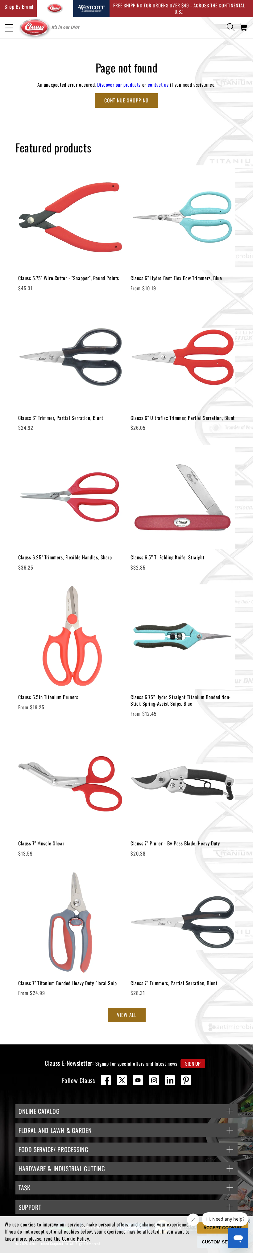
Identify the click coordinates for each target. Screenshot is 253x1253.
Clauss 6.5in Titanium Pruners (48, 697)
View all (126, 1015)
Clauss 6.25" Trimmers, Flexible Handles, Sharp (65, 557)
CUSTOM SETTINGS (222, 1241)
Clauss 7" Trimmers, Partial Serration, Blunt (174, 983)
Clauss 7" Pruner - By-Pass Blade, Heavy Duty (175, 843)
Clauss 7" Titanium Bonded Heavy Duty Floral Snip (67, 983)
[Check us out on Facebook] (106, 1080)
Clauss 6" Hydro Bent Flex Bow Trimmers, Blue (176, 278)
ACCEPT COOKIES (222, 1227)
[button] (9, 28)
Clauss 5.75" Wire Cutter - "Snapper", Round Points (68, 278)
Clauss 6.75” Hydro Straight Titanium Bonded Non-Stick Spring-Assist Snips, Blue (181, 700)
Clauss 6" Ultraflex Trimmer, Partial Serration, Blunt (183, 418)
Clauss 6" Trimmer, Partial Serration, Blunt (60, 418)
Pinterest (186, 1080)
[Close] (248, 1221)
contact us (158, 84)
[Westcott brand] (91, 8)
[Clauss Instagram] (154, 1080)
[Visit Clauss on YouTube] (138, 1080)
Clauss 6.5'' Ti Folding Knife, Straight (167, 557)
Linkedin (170, 1080)
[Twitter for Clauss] (122, 1080)
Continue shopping (126, 100)
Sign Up (193, 1063)
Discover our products (119, 84)
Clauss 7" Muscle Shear (41, 843)
